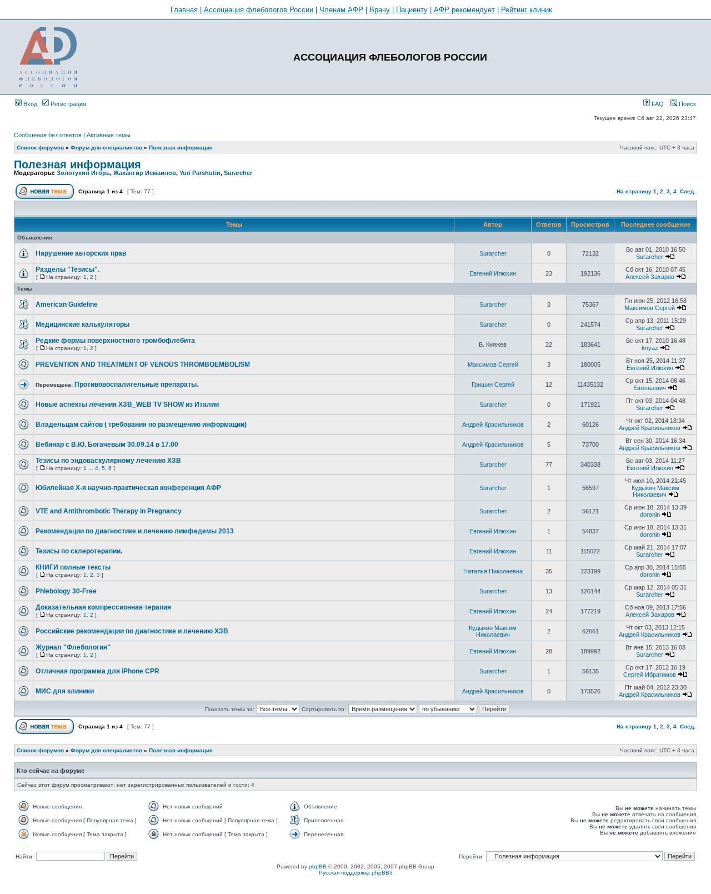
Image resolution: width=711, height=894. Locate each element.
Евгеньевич (649, 387)
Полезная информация (181, 147)
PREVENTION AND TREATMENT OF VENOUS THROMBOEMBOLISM (143, 364)
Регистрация (67, 104)
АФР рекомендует (464, 10)
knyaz (650, 347)
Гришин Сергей (493, 384)
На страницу (634, 191)
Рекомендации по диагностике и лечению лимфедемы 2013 (135, 531)
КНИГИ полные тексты (73, 567)
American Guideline (67, 304)
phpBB (318, 866)
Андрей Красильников (493, 424)
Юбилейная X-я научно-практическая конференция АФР (128, 488)
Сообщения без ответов (48, 135)
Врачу (379, 10)
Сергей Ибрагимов (649, 674)
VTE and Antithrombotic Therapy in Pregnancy (109, 511)
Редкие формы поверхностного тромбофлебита (115, 340)
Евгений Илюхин (492, 273)
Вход (29, 104)
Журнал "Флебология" (73, 647)
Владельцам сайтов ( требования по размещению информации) (141, 424)
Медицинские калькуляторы (82, 324)
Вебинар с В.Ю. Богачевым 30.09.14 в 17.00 (107, 444)
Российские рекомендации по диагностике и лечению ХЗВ (132, 631)
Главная (184, 10)
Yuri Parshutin (200, 172)
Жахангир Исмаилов (144, 172)
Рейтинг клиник (526, 10)
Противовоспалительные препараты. (136, 384)
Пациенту (412, 10)
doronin (650, 514)
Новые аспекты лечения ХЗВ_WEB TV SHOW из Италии (127, 404)
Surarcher (238, 172)
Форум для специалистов (106, 147)
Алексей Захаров (649, 276)
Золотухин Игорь (83, 172)
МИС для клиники (65, 691)
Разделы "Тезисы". (67, 269)
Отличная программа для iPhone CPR (97, 671)
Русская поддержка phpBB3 (356, 873)
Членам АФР (341, 10)
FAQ (657, 104)
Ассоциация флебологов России (258, 10)
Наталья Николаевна (493, 571)
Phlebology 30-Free (66, 591)
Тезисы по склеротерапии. (79, 551)
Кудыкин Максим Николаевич (655, 491)
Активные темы (109, 135)
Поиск (686, 104)
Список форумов (40, 147)
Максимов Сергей (649, 307)
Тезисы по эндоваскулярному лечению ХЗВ (108, 461)
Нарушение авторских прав (81, 253)
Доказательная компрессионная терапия (103, 607)
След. (687, 191)
